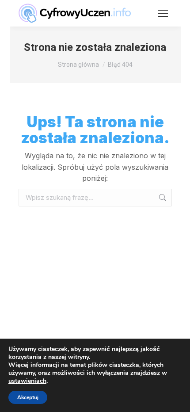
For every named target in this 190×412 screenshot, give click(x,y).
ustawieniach (27, 381)
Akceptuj (27, 397)
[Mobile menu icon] (163, 13)
